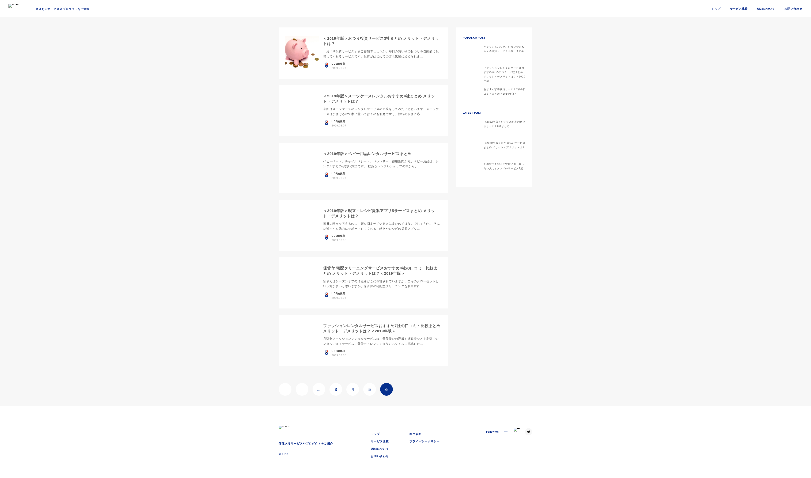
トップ (716, 8)
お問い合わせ (793, 8)
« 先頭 (285, 389)
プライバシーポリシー (425, 441)
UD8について (766, 8)
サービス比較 (739, 8)
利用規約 (416, 434)
